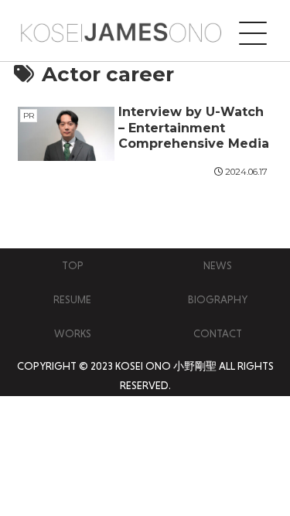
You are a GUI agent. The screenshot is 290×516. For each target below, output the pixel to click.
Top (73, 265)
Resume (72, 299)
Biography (217, 299)
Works (72, 333)
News (217, 265)
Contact (217, 333)
